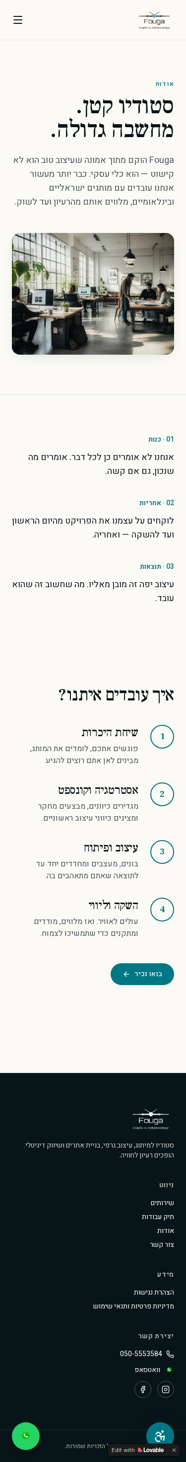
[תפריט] (18, 20)
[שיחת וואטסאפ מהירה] (26, 1436)
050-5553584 (141, 1354)
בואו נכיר (148, 974)
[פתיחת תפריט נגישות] (160, 1436)
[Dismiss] (174, 1450)
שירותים (162, 1203)
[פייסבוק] (142, 1389)
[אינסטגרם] (165, 1389)
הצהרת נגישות (154, 1292)
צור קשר (162, 1244)
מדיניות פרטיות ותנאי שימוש (133, 1306)
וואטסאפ (147, 1370)
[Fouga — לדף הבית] (154, 20)
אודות (165, 1231)
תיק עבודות (158, 1217)
